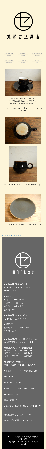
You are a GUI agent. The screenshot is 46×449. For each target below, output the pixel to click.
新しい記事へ (16, 235)
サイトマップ (26, 420)
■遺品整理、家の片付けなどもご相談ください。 (22, 407)
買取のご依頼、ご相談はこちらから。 (21, 365)
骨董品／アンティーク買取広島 (18, 351)
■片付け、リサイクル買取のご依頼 (19, 388)
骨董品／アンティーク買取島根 (18, 353)
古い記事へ (6, 235)
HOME (7, 420)
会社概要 (15, 420)
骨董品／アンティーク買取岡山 (18, 348)
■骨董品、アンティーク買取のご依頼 (20, 371)
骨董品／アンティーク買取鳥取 (18, 356)
